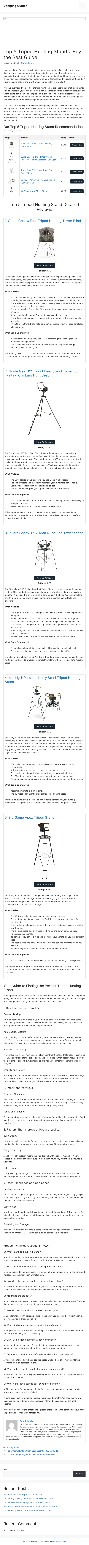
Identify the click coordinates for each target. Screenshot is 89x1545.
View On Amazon (45, 265)
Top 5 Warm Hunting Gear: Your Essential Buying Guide (32, 1451)
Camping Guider (15, 6)
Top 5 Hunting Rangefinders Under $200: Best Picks (31, 1454)
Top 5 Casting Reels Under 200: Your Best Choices (27, 1510)
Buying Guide (13, 1447)
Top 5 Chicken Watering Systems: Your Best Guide (26, 1502)
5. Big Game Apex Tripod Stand (29, 817)
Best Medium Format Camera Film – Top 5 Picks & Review (30, 1506)
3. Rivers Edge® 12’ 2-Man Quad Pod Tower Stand (44, 533)
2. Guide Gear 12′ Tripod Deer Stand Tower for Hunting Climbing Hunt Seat (41, 373)
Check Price (77, 145)
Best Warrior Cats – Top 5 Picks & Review (22, 1494)
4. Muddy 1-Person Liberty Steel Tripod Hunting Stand (43, 680)
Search (6, 1469)
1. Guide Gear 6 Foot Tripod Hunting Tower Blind (43, 221)
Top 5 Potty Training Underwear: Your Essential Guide (28, 1498)
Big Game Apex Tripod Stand (34, 191)
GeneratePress (59, 1541)
